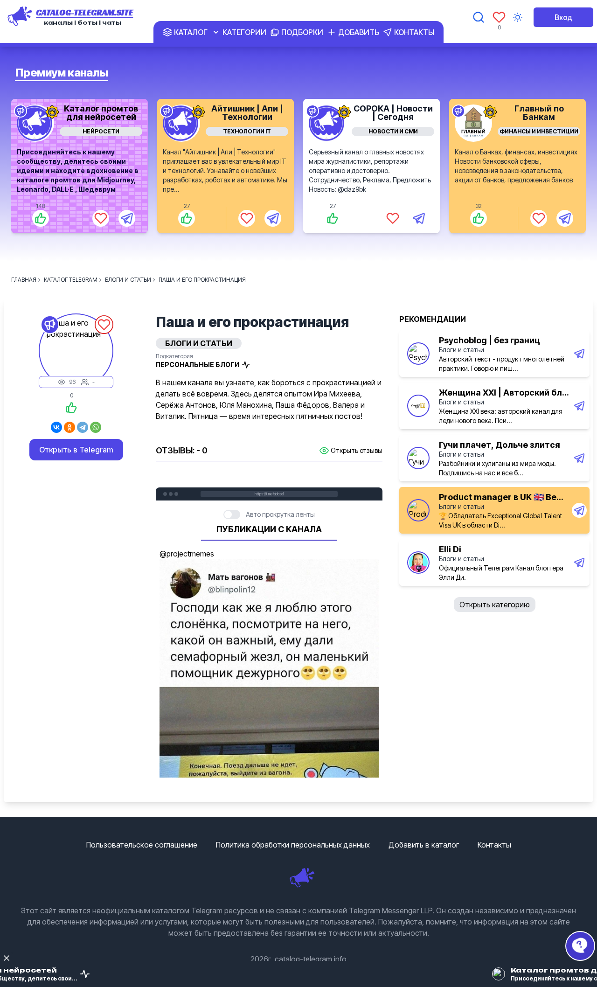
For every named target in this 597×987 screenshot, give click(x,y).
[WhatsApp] (95, 427)
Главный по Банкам (539, 113)
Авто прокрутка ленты (280, 514)
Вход (563, 17)
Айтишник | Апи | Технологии (247, 113)
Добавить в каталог (424, 844)
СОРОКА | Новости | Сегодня (393, 113)
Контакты (494, 844)
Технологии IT (247, 131)
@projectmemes (187, 553)
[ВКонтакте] (56, 427)
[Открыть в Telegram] (126, 218)
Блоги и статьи (461, 350)
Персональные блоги (197, 364)
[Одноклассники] (69, 427)
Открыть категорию (494, 604)
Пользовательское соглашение (141, 844)
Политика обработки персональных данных (293, 844)
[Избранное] (499, 17)
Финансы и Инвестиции (539, 131)
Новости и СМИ (393, 131)
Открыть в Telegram (76, 449)
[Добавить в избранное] (100, 218)
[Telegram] (82, 427)
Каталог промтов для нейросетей (101, 113)
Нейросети (101, 131)
